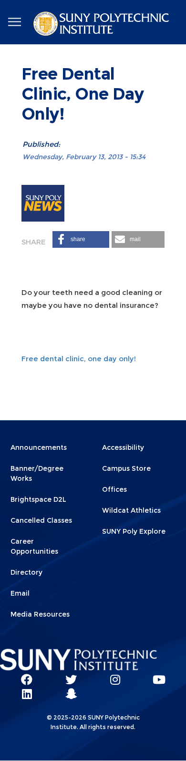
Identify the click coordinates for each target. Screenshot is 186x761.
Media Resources (40, 614)
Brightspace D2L (38, 499)
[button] (80, 239)
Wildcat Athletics (131, 510)
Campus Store (126, 468)
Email (20, 593)
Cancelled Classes (41, 520)
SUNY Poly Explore (133, 531)
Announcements (38, 447)
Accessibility (123, 447)
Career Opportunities (34, 546)
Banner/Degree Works (36, 473)
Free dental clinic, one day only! (78, 358)
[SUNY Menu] (14, 22)
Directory (26, 572)
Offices (114, 489)
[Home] (102, 25)
